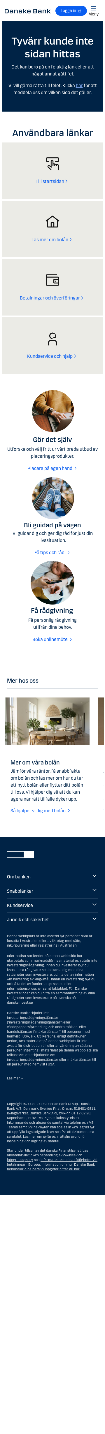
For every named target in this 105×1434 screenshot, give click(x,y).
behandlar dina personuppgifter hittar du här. (43, 1169)
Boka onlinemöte (50, 639)
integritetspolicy (20, 1160)
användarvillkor (19, 1155)
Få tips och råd (49, 552)
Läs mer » (15, 1078)
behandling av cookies (58, 1155)
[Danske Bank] (28, 10)
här (79, 85)
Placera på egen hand (49, 468)
